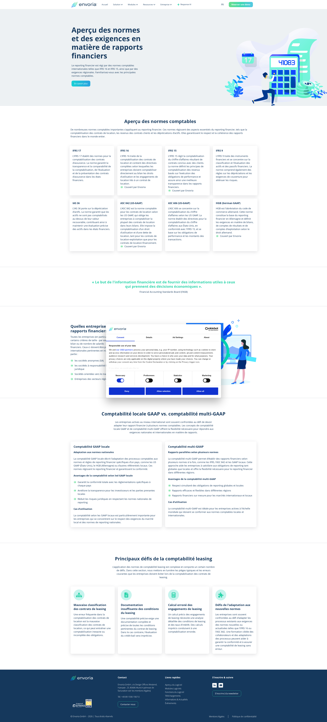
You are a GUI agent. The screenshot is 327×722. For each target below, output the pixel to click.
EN (226, 9)
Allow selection (163, 391)
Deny (127, 391)
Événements (170, 703)
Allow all (200, 391)
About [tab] (206, 337)
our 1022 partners (124, 350)
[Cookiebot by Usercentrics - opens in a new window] (207, 329)
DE (226, 13)
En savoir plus (81, 83)
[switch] (149, 380)
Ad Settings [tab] (178, 337)
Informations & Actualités (176, 699)
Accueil (105, 4)
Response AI (185, 4)
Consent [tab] (120, 337)
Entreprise (164, 4)
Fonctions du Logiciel (174, 692)
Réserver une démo (240, 4)
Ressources (148, 4)
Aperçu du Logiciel (173, 684)
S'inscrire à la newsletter (226, 693)
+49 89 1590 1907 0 (130, 696)
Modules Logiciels (173, 688)
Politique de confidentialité (244, 716)
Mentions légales (216, 716)
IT (226, 17)
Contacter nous (127, 704)
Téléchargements (172, 695)
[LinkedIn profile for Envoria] (214, 685)
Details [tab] (149, 337)
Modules (132, 4)
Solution (116, 4)
